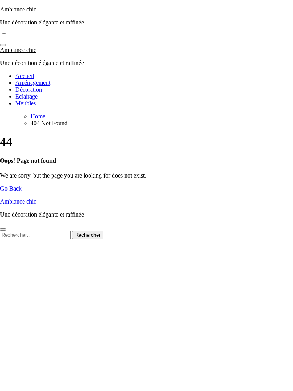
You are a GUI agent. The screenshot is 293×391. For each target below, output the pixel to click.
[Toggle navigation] (3, 45)
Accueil (24, 76)
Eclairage (26, 96)
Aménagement (32, 82)
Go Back (11, 188)
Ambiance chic (18, 9)
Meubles (25, 103)
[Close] (3, 229)
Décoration (28, 89)
